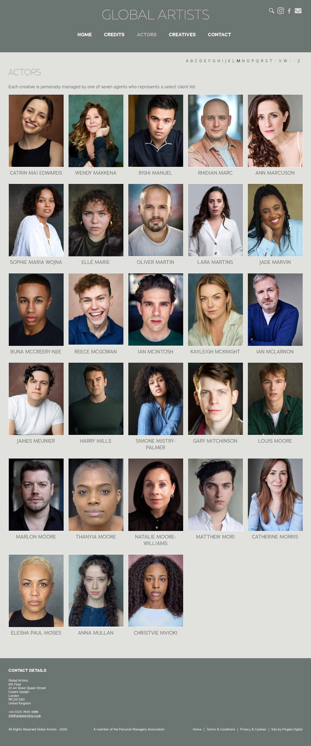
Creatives (182, 34)
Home (85, 34)
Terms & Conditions (221, 729)
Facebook (289, 10)
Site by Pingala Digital (286, 729)
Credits (114, 34)
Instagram (280, 10)
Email (298, 10)
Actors (147, 34)
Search (272, 10)
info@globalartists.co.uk (25, 716)
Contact (219, 34)
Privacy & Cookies (253, 729)
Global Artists (155, 14)
